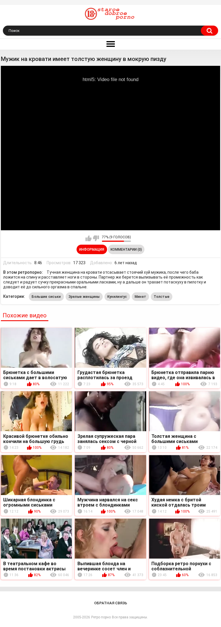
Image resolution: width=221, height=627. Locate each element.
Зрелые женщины (84, 297)
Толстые (161, 297)
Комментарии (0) (126, 250)
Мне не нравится (96, 238)
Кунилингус (117, 297)
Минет (140, 297)
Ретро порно (101, 617)
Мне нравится (88, 238)
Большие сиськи (46, 297)
